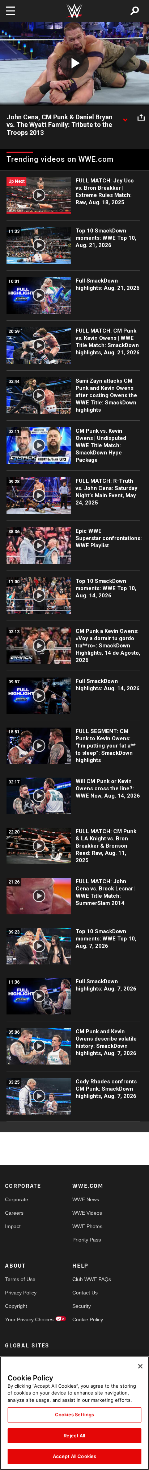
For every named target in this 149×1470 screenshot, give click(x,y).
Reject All (74, 1435)
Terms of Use (20, 1279)
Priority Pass (86, 1240)
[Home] (74, 11)
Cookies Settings (74, 1414)
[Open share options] (141, 117)
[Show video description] (125, 117)
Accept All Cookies (74, 1456)
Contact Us (85, 1293)
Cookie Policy (87, 1319)
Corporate (16, 1199)
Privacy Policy (21, 1293)
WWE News (85, 1199)
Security (81, 1306)
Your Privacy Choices (22, 1319)
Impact (13, 1226)
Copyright (16, 1306)
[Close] (140, 1366)
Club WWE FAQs (89, 1279)
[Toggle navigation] (10, 11)
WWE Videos (87, 1213)
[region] (74, 1413)
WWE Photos (87, 1226)
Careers (14, 1213)
